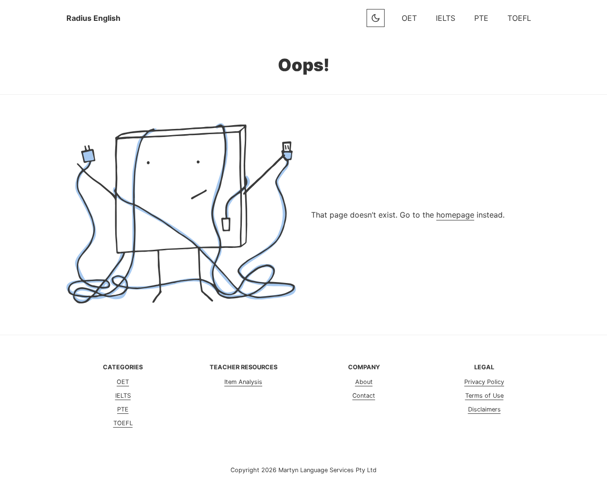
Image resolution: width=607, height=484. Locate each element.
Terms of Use (484, 395)
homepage (455, 214)
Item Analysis (243, 381)
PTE (481, 18)
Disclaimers (484, 409)
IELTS (445, 18)
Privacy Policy (484, 381)
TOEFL (519, 18)
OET (409, 18)
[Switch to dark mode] (376, 18)
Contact (363, 395)
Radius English (93, 18)
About (364, 381)
